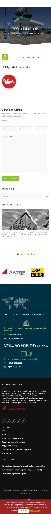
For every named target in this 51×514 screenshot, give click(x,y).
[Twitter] (24, 57)
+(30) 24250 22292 (15, 363)
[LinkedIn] (38, 57)
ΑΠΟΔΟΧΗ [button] (23, 511)
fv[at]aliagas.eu (14, 367)
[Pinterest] (33, 57)
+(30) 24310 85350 (15, 334)
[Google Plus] (28, 57)
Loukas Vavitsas (31, 490)
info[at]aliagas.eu (15, 338)
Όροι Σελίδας (34, 511)
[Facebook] (19, 57)
